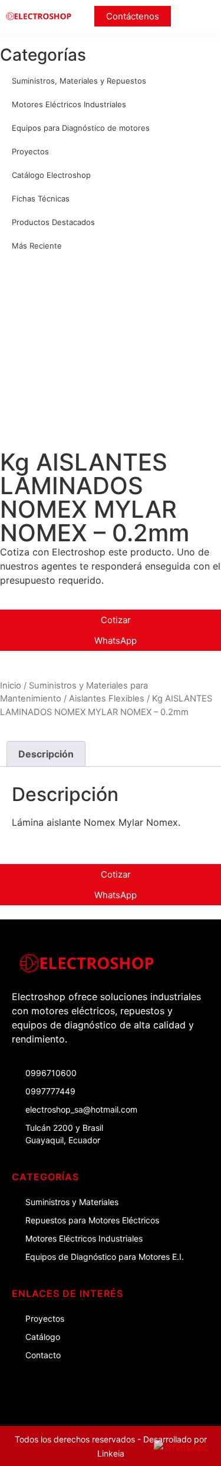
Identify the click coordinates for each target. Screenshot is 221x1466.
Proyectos (30, 151)
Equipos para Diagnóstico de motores (81, 128)
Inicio (10, 685)
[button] (204, 16)
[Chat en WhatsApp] (181, 1447)
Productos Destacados (53, 222)
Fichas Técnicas (41, 198)
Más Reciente (37, 245)
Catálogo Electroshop (51, 175)
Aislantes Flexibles (106, 698)
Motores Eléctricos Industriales (69, 104)
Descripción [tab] (46, 754)
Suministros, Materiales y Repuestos (79, 80)
